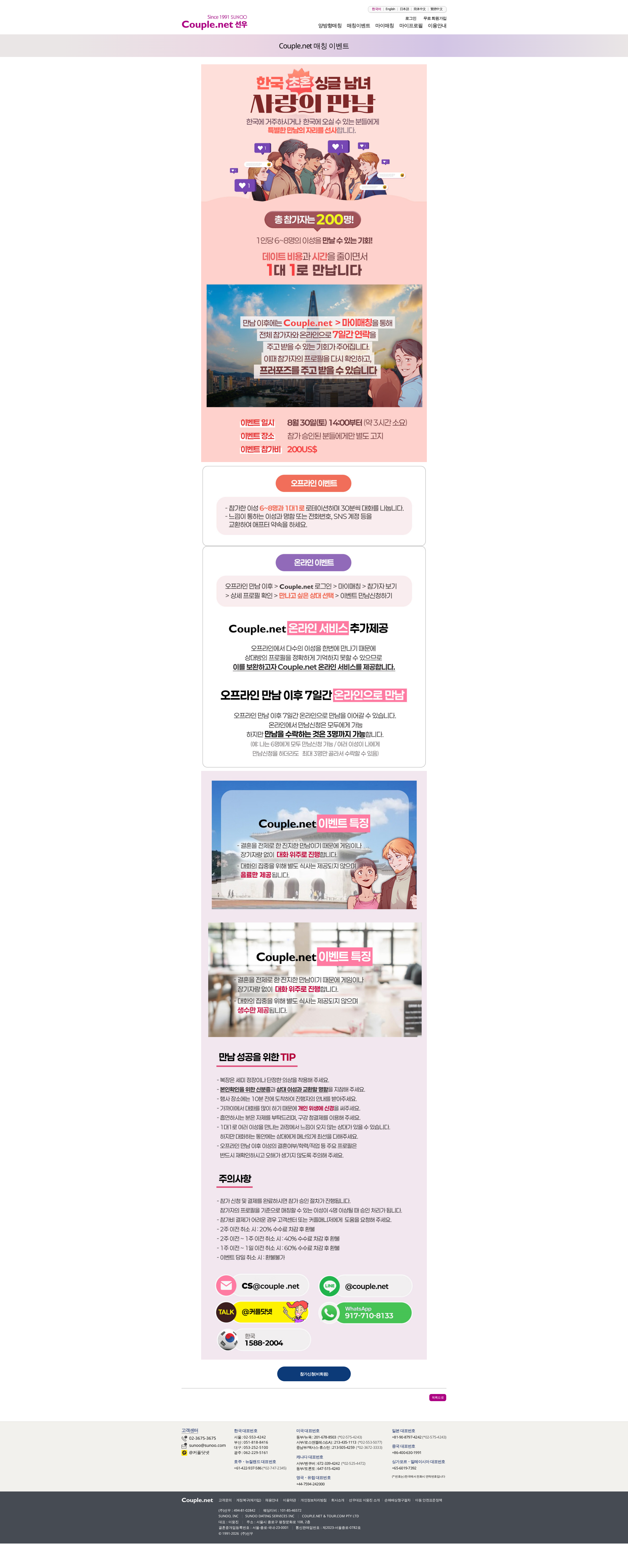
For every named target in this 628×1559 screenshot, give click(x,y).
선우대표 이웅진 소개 (364, 1500)
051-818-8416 (256, 1442)
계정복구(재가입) (248, 1500)
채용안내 (271, 1500)
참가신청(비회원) (314, 1374)
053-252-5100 (256, 1447)
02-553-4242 (255, 1437)
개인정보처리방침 (314, 1500)
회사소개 (337, 1500)
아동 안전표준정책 (428, 1500)
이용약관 (289, 1500)
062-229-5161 (256, 1452)
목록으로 (438, 1397)
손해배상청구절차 (397, 1500)
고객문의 (225, 1500)
